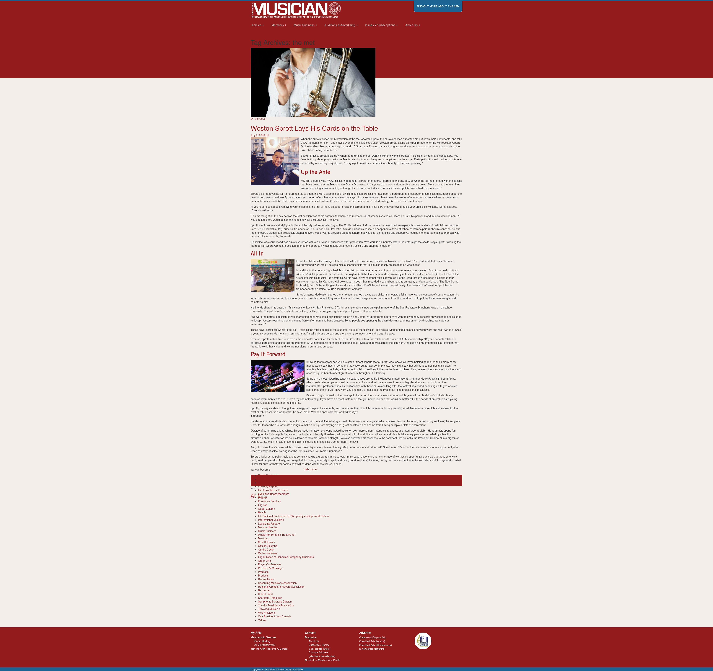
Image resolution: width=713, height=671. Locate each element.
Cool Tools (264, 479)
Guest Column (266, 508)
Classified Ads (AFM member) (375, 645)
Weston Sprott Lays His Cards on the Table (314, 128)
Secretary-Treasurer (270, 598)
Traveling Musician (269, 609)
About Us (314, 641)
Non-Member (327, 656)
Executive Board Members (273, 494)
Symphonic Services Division (275, 601)
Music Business (267, 531)
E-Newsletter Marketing (371, 648)
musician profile (289, 480)
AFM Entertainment (264, 644)
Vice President (266, 612)
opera (301, 480)
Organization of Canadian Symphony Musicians (286, 557)
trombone (319, 480)
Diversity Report (267, 486)
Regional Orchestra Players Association (281, 586)
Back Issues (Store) (319, 648)
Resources (264, 590)
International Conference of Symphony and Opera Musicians (293, 516)
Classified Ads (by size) (372, 641)
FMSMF (263, 497)
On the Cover (258, 118)
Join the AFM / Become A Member (269, 648)
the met (309, 480)
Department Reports (270, 482)
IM (267, 135)
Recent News (266, 579)
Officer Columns (267, 546)
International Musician (271, 520)
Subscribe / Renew (319, 644)
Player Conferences (269, 564)
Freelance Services (269, 501)
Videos (262, 620)
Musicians (264, 538)
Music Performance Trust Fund (276, 534)
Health (262, 512)
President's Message (270, 568)
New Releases (266, 542)
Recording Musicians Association (277, 583)
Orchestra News (267, 553)
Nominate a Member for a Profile (322, 660)
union (328, 480)
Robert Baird (265, 594)
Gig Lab (262, 505)
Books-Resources (268, 475)
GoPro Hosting (262, 641)
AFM (253, 480)
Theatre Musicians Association (276, 605)
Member (314, 656)
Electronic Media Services (273, 490)
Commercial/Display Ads (372, 637)
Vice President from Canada (274, 616)
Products (263, 572)
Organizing (264, 560)
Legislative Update (269, 523)
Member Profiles (267, 527)
